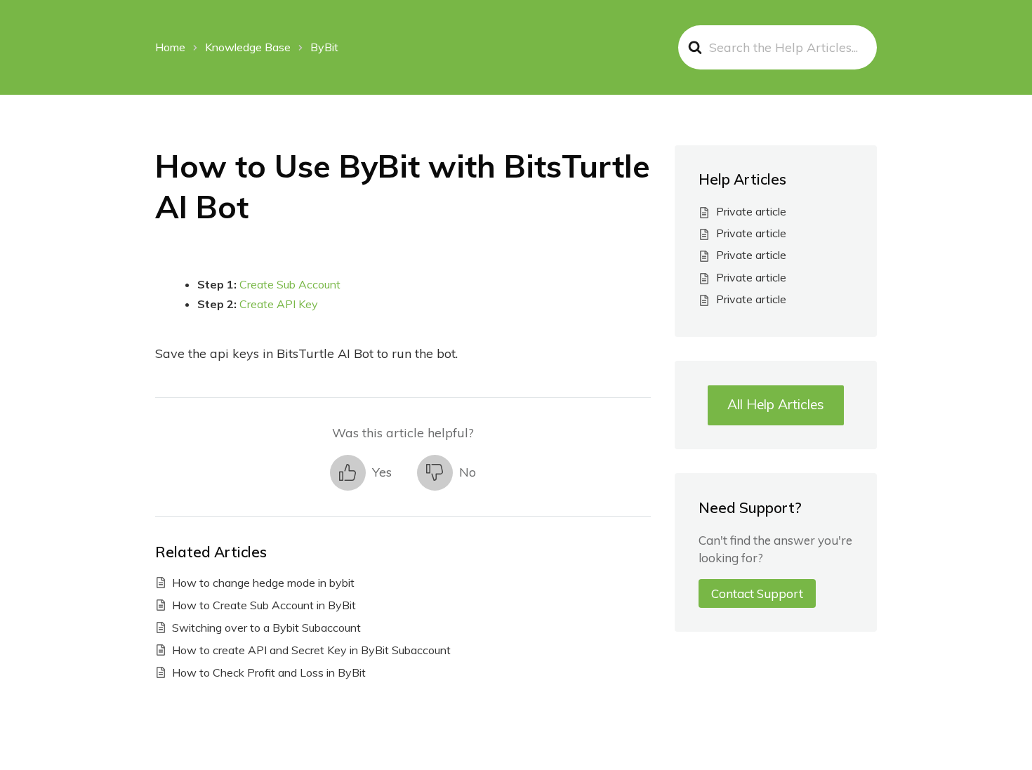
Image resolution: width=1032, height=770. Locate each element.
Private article (751, 211)
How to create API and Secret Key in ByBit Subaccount (311, 650)
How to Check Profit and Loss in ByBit (269, 672)
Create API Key (278, 304)
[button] (361, 473)
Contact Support (757, 593)
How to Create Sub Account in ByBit (264, 605)
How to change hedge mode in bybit (263, 583)
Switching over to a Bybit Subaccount (266, 627)
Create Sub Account (289, 284)
